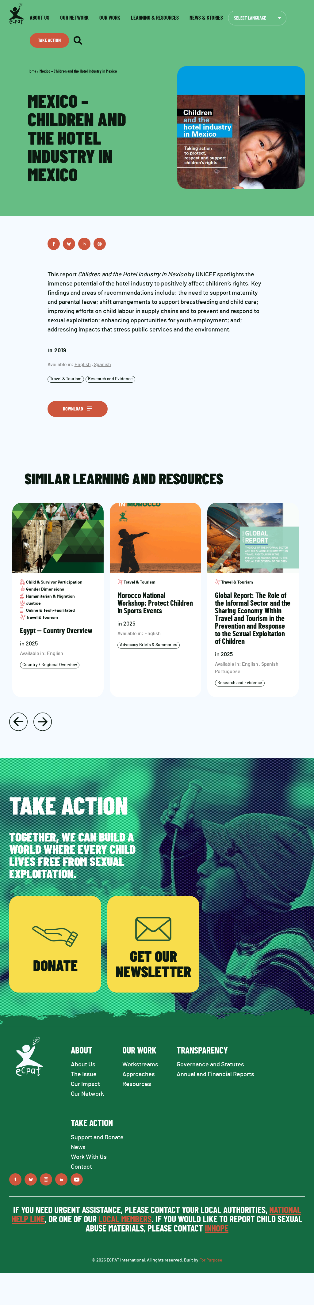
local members (124, 1219)
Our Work (109, 18)
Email (100, 244)
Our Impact (85, 1084)
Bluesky (69, 244)
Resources (136, 1084)
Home (32, 71)
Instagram (46, 1179)
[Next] (42, 722)
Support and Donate (97, 1137)
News (78, 1147)
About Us (83, 1064)
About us (39, 18)
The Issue (84, 1074)
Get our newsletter (153, 965)
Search (78, 40)
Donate (55, 966)
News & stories (206, 18)
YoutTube (77, 1179)
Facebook (54, 244)
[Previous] (18, 722)
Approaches (138, 1074)
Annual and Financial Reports (215, 1074)
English (83, 364)
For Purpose (210, 1260)
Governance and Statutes (210, 1064)
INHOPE (216, 1228)
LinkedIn (84, 244)
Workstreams (140, 1064)
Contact (81, 1167)
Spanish (102, 364)
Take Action (49, 40)
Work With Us (89, 1157)
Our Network (74, 18)
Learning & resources (155, 18)
